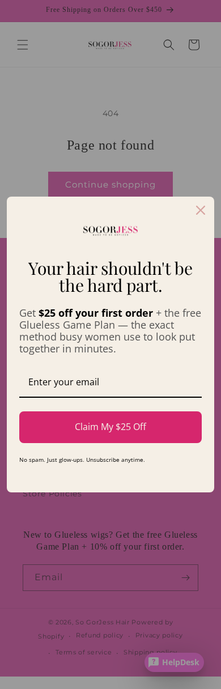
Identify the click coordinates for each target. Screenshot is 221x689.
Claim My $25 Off (110, 426)
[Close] (200, 210)
